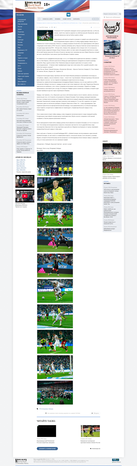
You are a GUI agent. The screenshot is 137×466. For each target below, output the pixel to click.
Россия (20, 26)
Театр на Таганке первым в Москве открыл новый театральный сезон (24, 102)
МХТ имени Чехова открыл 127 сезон (24, 109)
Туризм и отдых (23, 58)
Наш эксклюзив (22, 24)
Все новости (21, 84)
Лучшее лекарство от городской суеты (110, 222)
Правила (57, 19)
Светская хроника (23, 73)
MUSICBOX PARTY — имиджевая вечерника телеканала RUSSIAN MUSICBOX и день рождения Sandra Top (111, 201)
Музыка (20, 79)
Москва (20, 42)
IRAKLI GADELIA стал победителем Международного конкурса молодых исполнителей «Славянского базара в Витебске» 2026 (111, 213)
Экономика (21, 34)
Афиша (20, 71)
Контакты (76, 19)
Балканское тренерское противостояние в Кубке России (90, 441)
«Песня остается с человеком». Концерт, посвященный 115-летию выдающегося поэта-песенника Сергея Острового (111, 71)
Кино (19, 55)
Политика (21, 32)
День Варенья (22, 81)
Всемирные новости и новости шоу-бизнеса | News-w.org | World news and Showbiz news (57, 23)
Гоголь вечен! (20, 115)
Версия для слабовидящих (113, 17)
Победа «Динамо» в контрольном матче (109, 90)
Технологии (21, 60)
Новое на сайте (48, 19)
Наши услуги (67, 19)
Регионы (20, 45)
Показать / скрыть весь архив (24, 172)
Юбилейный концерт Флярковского (109, 229)
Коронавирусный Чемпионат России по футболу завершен (45, 441)
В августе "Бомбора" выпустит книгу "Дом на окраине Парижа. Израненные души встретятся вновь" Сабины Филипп (112, 99)
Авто (19, 66)
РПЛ (40, 409)
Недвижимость (22, 63)
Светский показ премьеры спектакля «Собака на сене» (24, 121)
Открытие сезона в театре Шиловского (24, 136)
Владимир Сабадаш (47, 409)
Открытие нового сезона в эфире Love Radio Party (24, 142)
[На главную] (34, 5)
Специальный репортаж (22, 20)
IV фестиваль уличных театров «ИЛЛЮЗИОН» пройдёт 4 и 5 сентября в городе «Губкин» (111, 82)
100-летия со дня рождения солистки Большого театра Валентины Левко (111, 191)
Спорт (19, 37)
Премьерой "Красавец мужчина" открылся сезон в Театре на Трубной (24, 128)
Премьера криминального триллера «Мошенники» (111, 131)
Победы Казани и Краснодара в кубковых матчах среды (111, 177)
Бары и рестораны (23, 76)
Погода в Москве (20, 203)
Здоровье (21, 53)
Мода (19, 68)
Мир (19, 47)
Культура (20, 40)
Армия (20, 29)
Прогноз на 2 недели (21, 207)
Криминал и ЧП (22, 50)
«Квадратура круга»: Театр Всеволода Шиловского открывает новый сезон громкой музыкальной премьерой (111, 122)
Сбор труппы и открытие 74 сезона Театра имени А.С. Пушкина (24, 150)
